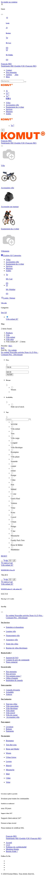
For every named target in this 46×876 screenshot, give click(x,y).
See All (4, 313)
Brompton (10, 741)
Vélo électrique (12, 708)
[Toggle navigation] (3, 130)
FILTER (9, 375)
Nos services (11, 674)
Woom (8, 753)
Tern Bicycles (11, 745)
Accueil (9, 843)
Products (9, 333)
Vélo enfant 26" (7, 565)
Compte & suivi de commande (17, 660)
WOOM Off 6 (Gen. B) (8, 570)
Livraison (9, 727)
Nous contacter (12, 662)
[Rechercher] (25, 81)
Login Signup (9, 298)
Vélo (8, 335)
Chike (8, 778)
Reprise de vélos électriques (16, 648)
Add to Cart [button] (8, 563)
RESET (4, 556)
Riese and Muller (12, 749)
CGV (8, 845)
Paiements (10, 731)
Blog (8, 77)
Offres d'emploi (12, 678)
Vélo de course (12, 715)
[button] (12, 350)
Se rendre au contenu (9, 2)
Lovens (9, 761)
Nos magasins (11, 72)
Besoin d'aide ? (12, 851)
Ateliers (9, 75)
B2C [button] (10, 346)
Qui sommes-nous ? (13, 676)
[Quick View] (7, 560)
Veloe (8, 782)
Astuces (9, 694)
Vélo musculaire (12, 706)
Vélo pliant (10, 711)
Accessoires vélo (12, 717)
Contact (9, 70)
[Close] (2, 14)
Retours (9, 729)
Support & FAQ (12, 658)
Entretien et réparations (15, 627)
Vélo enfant (10, 337)
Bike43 (9, 766)
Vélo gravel (10, 713)
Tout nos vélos (11, 704)
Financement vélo (13, 636)
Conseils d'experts (13, 690)
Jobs (16, 75)
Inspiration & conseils (14, 680)
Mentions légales (12, 849)
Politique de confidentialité (16, 847)
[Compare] (14, 560)
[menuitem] (8, 66)
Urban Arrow (11, 757)
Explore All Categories (12, 255)
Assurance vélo (12, 640)
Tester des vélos (12, 644)
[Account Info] (25, 91)
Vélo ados (10, 339)
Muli (8, 774)
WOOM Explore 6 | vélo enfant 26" (11, 589)
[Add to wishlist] (10, 560)
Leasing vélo (11, 631)
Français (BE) (6, 64)
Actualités (10, 692)
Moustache (10, 770)
